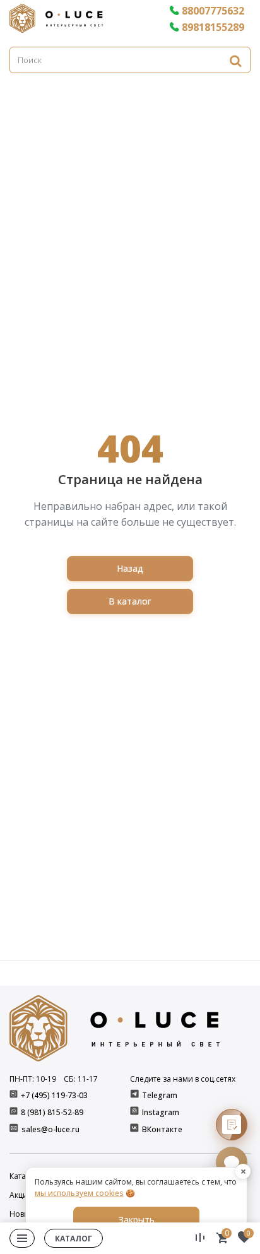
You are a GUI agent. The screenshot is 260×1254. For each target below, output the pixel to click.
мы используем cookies (79, 1193)
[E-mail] (14, 1129)
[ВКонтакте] (135, 1129)
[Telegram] (135, 1095)
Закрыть (137, 1220)
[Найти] (235, 60)
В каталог (130, 601)
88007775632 (213, 11)
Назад (130, 568)
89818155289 (213, 27)
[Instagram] (135, 1112)
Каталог (73, 1238)
